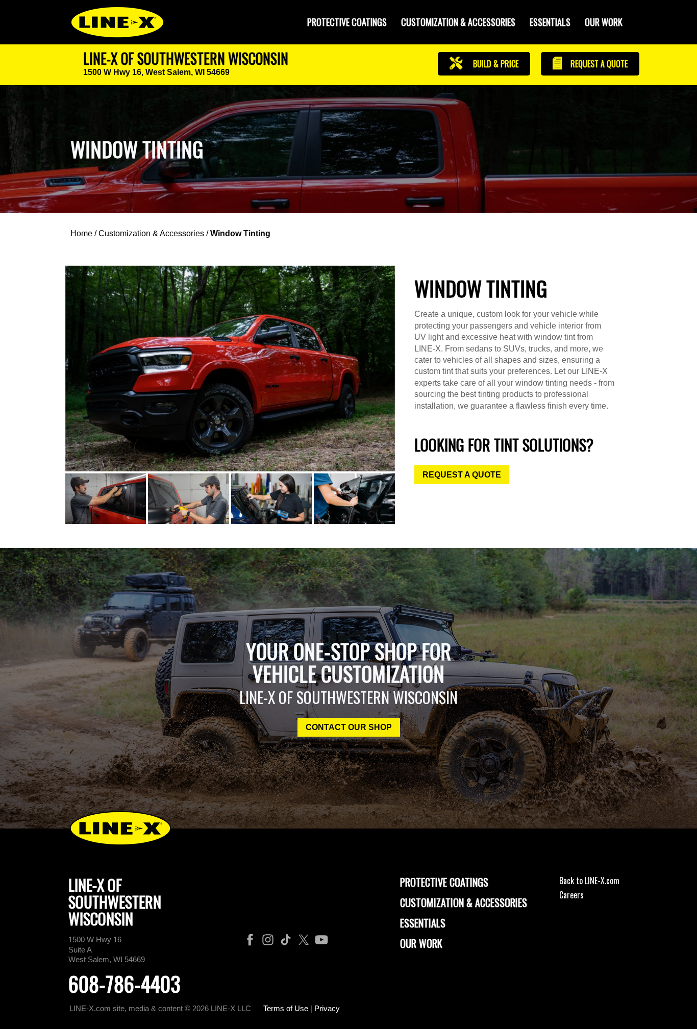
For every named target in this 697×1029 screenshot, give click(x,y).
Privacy (327, 1008)
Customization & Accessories (151, 233)
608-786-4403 (124, 983)
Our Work (604, 22)
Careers (571, 895)
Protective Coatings (444, 882)
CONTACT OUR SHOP (349, 727)
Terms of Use (285, 1008)
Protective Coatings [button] (347, 22)
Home (81, 233)
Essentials (550, 22)
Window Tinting (240, 233)
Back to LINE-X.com (589, 880)
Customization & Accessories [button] (458, 22)
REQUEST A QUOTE (461, 474)
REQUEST (598, 64)
